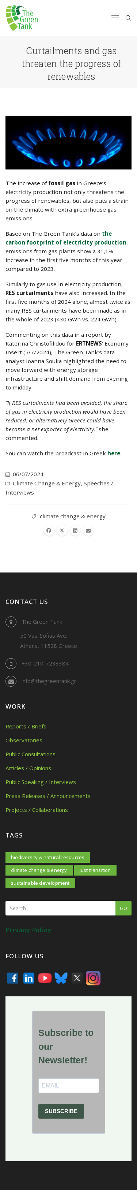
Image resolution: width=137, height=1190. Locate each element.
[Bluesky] (61, 978)
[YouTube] (45, 978)
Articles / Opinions (28, 768)
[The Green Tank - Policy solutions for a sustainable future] (21, 18)
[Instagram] (93, 978)
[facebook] (48, 530)
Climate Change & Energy (47, 483)
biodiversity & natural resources (47, 857)
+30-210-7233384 (45, 663)
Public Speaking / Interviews (40, 782)
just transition (95, 870)
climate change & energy (73, 516)
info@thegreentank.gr (49, 680)
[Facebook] (12, 978)
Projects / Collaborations (36, 809)
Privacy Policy (28, 930)
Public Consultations (30, 754)
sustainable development (40, 883)
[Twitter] (77, 978)
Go (123, 908)
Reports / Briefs (25, 726)
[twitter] (62, 530)
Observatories (23, 740)
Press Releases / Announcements (48, 795)
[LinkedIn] (29, 978)
